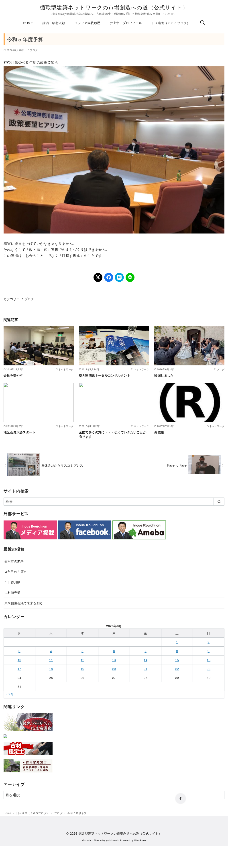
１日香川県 (12, 582)
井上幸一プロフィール (126, 22)
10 (19, 659)
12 (82, 659)
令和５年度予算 (77, 813)
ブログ (33, 50)
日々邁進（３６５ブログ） (171, 22)
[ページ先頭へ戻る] (180, 798)
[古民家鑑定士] (28, 773)
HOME (28, 22)
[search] (219, 502)
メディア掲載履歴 (87, 22)
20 (114, 668)
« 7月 (9, 694)
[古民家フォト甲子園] (5, 738)
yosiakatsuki (112, 840)
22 (177, 668)
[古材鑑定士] (28, 755)
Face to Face (177, 465)
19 (82, 668)
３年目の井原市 (15, 571)
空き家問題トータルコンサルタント (104, 375)
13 (114, 659)
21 (145, 668)
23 (208, 668)
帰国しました (163, 375)
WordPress (140, 840)
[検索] (202, 22)
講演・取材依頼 (54, 22)
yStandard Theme (92, 840)
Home (8, 813)
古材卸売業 (12, 592)
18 (51, 668)
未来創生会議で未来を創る (23, 602)
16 (208, 659)
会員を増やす (13, 375)
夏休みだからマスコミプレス (62, 465)
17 (19, 668)
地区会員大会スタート (20, 432)
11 (51, 659)
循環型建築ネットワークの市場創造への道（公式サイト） (114, 7)
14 (145, 659)
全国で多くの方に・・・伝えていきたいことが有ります (112, 434)
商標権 (159, 432)
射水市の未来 (14, 561)
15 (177, 659)
